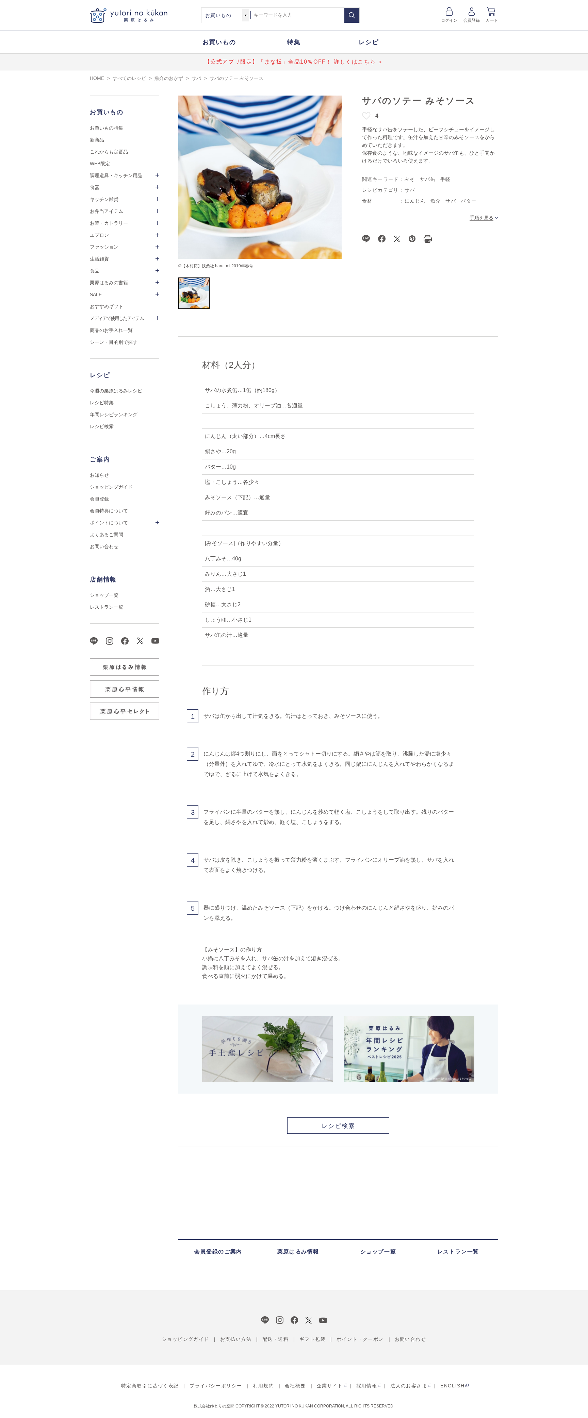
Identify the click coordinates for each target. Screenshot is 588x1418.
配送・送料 (275, 1339)
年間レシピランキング (113, 414)
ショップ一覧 (104, 595)
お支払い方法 (235, 1339)
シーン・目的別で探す (113, 342)
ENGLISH (452, 1385)
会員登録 (471, 20)
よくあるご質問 (106, 534)
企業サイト (330, 1385)
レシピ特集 (102, 402)
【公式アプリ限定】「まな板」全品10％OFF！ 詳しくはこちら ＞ (294, 62)
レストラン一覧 (106, 607)
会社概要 (295, 1385)
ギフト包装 (312, 1339)
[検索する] (351, 15)
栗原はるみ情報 (298, 1251)
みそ (410, 179)
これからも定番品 (109, 151)
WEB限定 (100, 163)
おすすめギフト (106, 306)
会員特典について (109, 510)
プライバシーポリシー (216, 1385)
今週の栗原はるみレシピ (116, 390)
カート (492, 20)
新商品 (97, 139)
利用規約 (263, 1385)
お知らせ (99, 475)
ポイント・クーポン (360, 1339)
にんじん (415, 201)
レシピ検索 (102, 426)
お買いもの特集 (106, 128)
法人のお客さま (408, 1385)
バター (468, 201)
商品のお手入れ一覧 (111, 330)
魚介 (435, 201)
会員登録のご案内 (218, 1251)
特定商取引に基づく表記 (150, 1385)
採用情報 (366, 1385)
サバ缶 (428, 179)
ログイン (449, 20)
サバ (410, 190)
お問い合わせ (104, 546)
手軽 (445, 179)
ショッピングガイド (111, 487)
